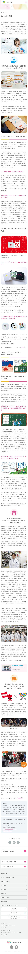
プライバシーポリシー (6, 923)
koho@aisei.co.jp (7, 830)
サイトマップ (4, 934)
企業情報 (3, 885)
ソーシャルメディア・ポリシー (8, 925)
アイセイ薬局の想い (7, 866)
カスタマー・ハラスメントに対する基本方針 (11, 932)
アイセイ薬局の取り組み (7, 877)
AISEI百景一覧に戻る (8, 851)
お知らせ (3, 893)
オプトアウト (4, 927)
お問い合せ (4, 901)
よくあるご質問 (5, 897)
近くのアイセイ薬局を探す (9, 861)
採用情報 (3, 889)
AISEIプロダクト (5, 881)
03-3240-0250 (9, 829)
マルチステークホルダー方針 (8, 930)
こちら (22, 347)
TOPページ (4, 873)
